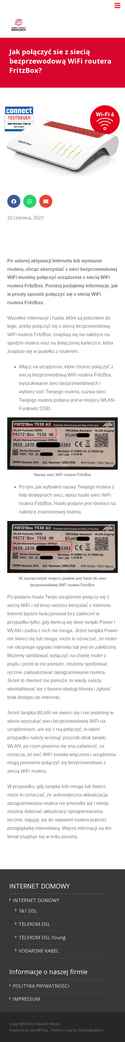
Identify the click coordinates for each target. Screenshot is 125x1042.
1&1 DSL (28, 911)
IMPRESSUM (26, 999)
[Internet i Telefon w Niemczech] (41, 23)
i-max (68, 1030)
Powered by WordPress (29, 1030)
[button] (13, 201)
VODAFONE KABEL (39, 951)
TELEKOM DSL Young (42, 937)
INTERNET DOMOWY (36, 900)
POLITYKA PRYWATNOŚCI (41, 986)
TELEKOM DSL (34, 924)
